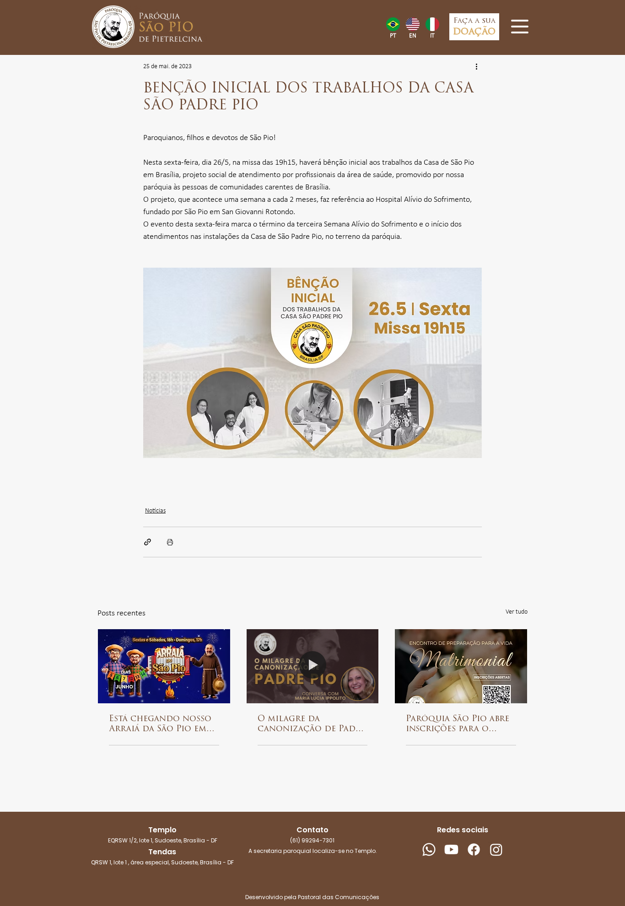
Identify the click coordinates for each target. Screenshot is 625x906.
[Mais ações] (476, 66)
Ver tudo (517, 612)
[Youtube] (451, 849)
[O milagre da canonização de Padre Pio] (313, 666)
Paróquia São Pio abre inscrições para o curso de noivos (457, 724)
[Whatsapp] (429, 849)
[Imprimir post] (170, 542)
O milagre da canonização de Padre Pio (312, 724)
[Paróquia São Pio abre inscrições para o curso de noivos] (461, 666)
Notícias (155, 510)
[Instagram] (496, 849)
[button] (519, 26)
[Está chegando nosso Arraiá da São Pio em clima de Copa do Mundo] (164, 666)
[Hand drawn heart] (393, 24)
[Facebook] (474, 849)
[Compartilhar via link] (147, 542)
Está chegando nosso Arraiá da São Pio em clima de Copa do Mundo (160, 724)
